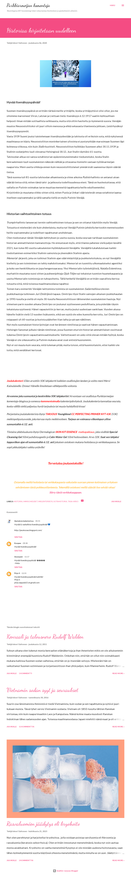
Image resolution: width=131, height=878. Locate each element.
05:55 (37, 521)
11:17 (27, 557)
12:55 (24, 573)
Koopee (17, 543)
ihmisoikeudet (30, 501)
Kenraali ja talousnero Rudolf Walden (45, 636)
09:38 (25, 543)
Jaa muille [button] (116, 501)
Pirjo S (17, 573)
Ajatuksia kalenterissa (24, 521)
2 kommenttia (26, 860)
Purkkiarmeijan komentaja (28, 5)
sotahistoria (60, 501)
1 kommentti (25, 673)
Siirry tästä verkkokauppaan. (65, 492)
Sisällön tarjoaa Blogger (67, 871)
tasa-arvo (73, 501)
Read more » (118, 673)
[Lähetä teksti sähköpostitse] (82, 501)
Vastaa (18, 537)
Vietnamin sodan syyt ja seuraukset (42, 690)
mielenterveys (45, 501)
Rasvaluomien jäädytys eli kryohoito (43, 823)
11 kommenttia (26, 726)
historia (18, 501)
